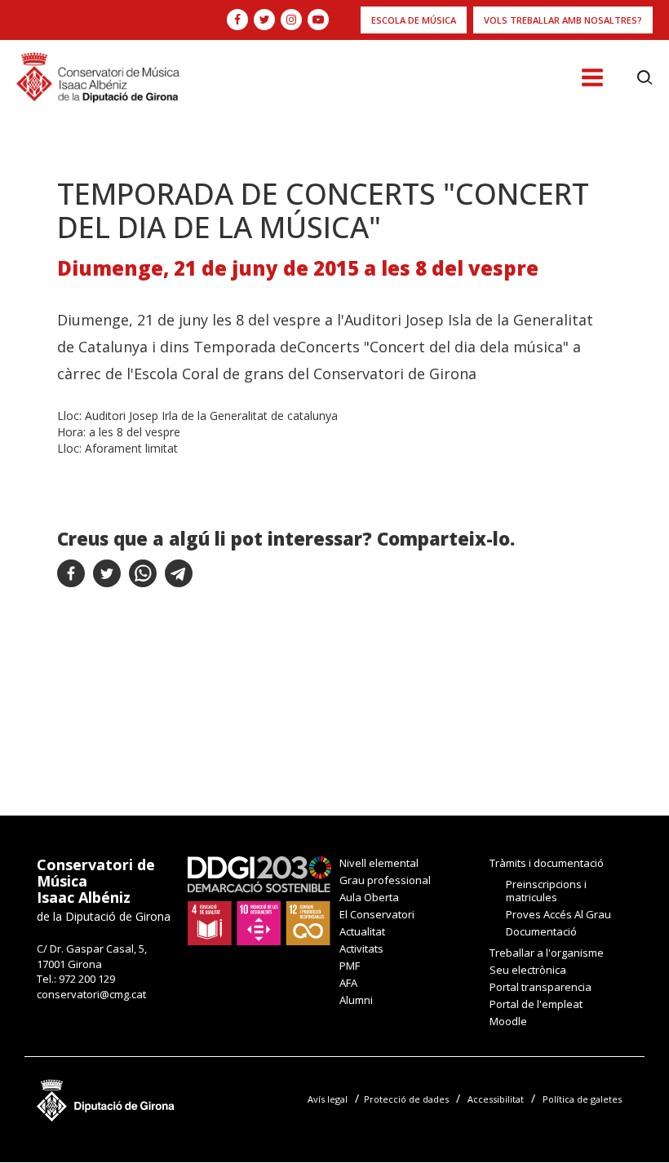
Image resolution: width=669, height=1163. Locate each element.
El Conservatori (376, 914)
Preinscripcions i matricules (546, 890)
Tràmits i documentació (547, 863)
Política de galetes (582, 1099)
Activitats (361, 948)
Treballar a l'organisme (547, 952)
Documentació (541, 931)
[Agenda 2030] (259, 899)
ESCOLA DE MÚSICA (413, 20)
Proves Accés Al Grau (558, 914)
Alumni (356, 1000)
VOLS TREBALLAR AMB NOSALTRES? (563, 20)
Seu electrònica (528, 969)
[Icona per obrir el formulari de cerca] (645, 77)
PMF (349, 965)
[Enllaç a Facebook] (237, 19)
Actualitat (362, 931)
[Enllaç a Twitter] (264, 19)
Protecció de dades (406, 1099)
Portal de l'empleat (536, 1004)
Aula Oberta (369, 897)
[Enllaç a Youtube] (318, 19)
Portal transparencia (540, 986)
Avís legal (328, 1099)
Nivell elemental (379, 863)
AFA (348, 982)
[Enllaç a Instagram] (291, 19)
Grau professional (385, 880)
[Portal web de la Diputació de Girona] (106, 1096)
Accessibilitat (495, 1099)
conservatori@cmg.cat (91, 994)
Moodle (508, 1021)
